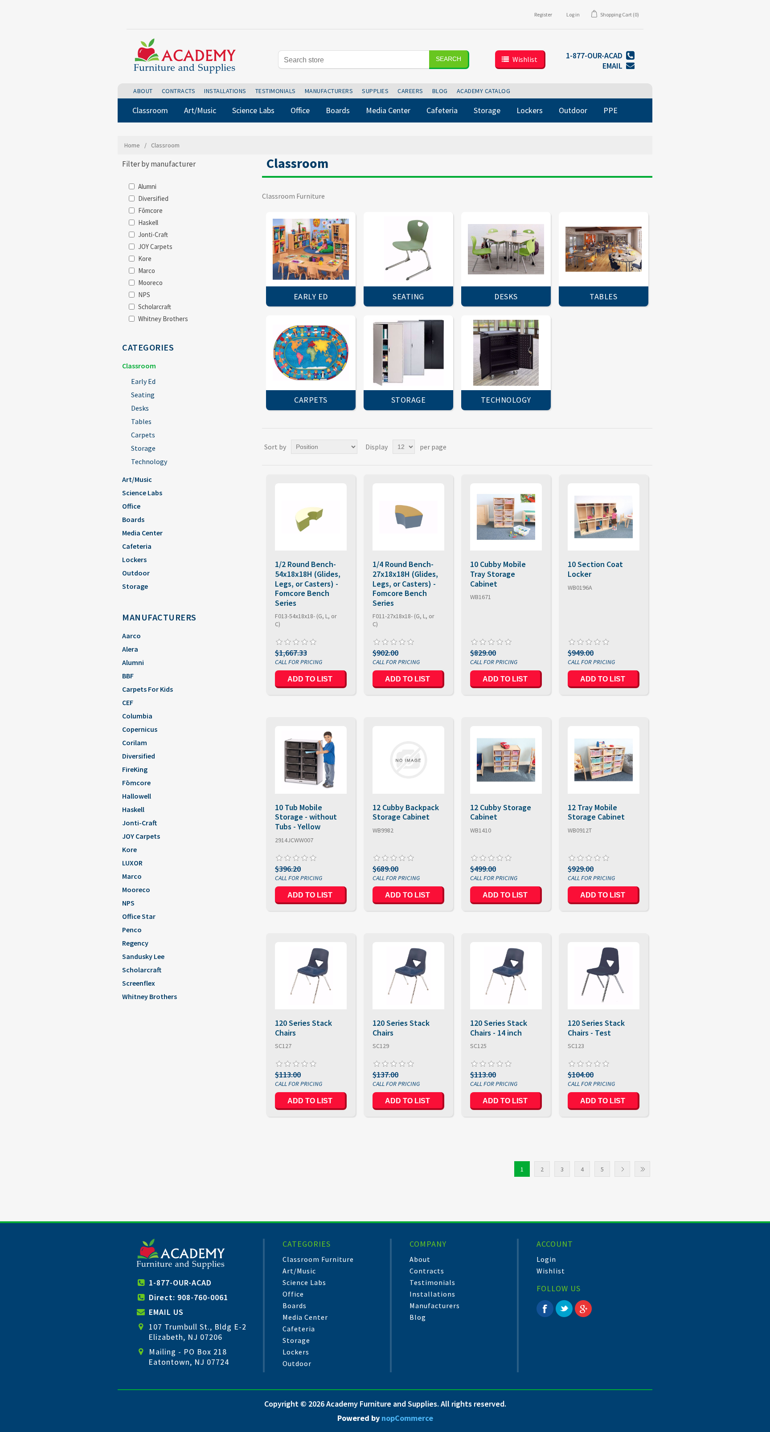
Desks (140, 408)
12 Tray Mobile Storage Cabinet (596, 812)
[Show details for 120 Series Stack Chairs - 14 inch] (506, 976)
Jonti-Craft (153, 234)
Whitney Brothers (163, 318)
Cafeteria (137, 546)
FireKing (134, 769)
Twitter (564, 1308)
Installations (432, 1293)
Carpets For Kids (147, 689)
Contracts (427, 1270)
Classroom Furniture (318, 1259)
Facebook (545, 1308)
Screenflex (138, 983)
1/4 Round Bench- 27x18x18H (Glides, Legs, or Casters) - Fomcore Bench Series (405, 583)
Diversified (153, 198)
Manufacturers (435, 1305)
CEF (127, 702)
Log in (573, 14)
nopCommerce (407, 1418)
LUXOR (132, 862)
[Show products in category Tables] (603, 249)
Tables (141, 421)
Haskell (148, 222)
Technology (149, 461)
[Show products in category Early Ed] (311, 249)
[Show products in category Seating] (408, 249)
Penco (132, 929)
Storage (143, 448)
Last (642, 1169)
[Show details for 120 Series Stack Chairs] (311, 976)
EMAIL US (166, 1312)
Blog (418, 1317)
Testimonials (432, 1282)
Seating (143, 394)
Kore (145, 258)
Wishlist (551, 1270)
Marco (146, 270)
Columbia (137, 715)
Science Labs (142, 492)
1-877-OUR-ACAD (180, 1282)
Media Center (142, 532)
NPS (144, 294)
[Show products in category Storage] (408, 352)
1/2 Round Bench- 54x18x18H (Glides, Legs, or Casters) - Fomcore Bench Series (307, 583)
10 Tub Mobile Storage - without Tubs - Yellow (306, 817)
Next (622, 1169)
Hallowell (136, 795)
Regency (135, 942)
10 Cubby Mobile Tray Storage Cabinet (498, 573)
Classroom (139, 365)
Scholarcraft (154, 306)
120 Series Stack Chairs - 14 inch (498, 1027)
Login (546, 1259)
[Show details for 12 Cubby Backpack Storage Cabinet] (408, 759)
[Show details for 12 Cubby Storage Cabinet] (506, 759)
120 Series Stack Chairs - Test (596, 1027)
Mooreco (150, 282)
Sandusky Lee (143, 956)
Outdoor (136, 572)
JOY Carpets (155, 246)
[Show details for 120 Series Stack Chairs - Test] (603, 976)
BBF (128, 675)
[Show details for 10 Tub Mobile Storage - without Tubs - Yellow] (311, 759)
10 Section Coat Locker (595, 569)
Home (132, 145)
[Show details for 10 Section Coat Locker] (603, 517)
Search (448, 58)
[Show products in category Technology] (506, 352)
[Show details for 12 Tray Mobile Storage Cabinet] (603, 759)
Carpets (143, 434)
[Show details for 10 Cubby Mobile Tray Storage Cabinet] (506, 517)
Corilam (134, 742)
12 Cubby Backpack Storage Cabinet (406, 812)
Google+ (583, 1308)
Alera (130, 649)
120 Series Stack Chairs (303, 1027)
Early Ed (143, 381)
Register (543, 14)
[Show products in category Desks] (506, 249)
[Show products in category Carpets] (311, 352)
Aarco (131, 635)
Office (131, 506)
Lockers (134, 559)
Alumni (147, 186)
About (420, 1259)
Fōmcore (150, 210)
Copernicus (139, 729)
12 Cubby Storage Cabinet (500, 812)
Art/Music (137, 479)
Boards (133, 519)
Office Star (139, 916)
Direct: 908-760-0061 (188, 1297)
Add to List (309, 679)
